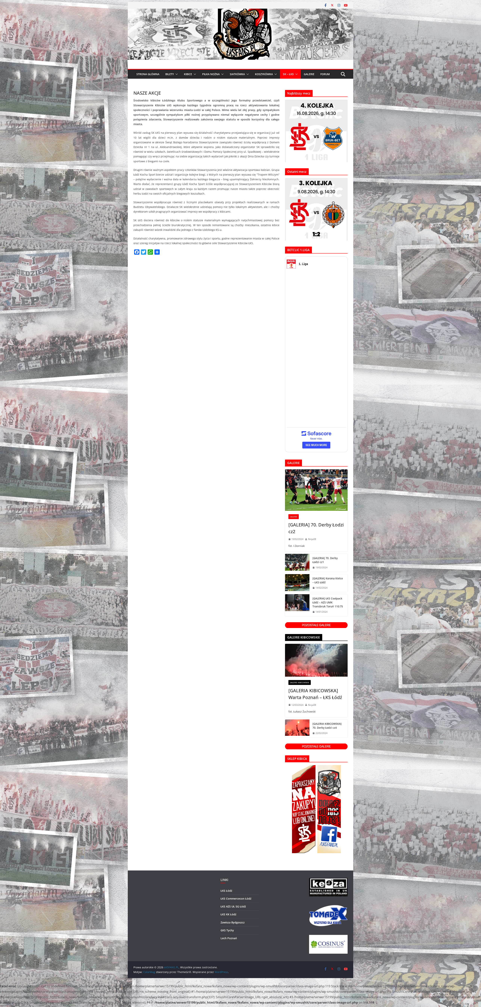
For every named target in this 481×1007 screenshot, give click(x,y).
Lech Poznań (229, 938)
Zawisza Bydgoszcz (233, 922)
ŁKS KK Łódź (228, 914)
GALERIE (309, 74)
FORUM (325, 74)
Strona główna (147, 74)
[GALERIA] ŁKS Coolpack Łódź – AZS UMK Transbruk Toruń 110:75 (327, 602)
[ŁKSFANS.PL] (240, 11)
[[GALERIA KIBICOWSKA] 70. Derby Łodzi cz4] (297, 728)
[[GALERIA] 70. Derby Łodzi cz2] (316, 490)
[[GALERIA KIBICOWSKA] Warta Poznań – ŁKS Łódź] (316, 660)
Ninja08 (312, 539)
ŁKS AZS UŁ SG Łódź (233, 906)
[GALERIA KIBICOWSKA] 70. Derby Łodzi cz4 (327, 725)
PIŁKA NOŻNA (211, 74)
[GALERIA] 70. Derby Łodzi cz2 (316, 528)
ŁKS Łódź (226, 890)
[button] (176, 74)
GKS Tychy (227, 930)
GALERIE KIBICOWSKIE (299, 682)
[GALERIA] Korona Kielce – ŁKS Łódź (327, 580)
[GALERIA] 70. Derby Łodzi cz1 (325, 560)
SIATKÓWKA (237, 74)
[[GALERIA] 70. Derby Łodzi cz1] (297, 563)
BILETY (169, 74)
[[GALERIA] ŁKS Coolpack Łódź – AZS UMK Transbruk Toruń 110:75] (297, 605)
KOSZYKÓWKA (264, 74)
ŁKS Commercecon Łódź (236, 898)
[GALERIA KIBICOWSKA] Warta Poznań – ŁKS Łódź (315, 693)
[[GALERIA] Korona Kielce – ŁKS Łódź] (297, 583)
